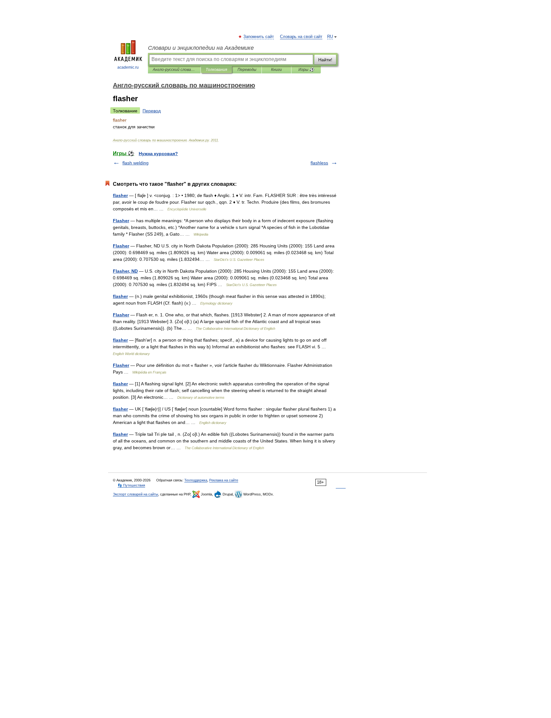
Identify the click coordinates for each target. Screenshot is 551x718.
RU (330, 36)
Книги (276, 69)
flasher (120, 195)
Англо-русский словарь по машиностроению (174, 69)
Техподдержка (195, 480)
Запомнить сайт (259, 36)
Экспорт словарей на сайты (135, 494)
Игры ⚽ (306, 69)
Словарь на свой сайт (301, 36)
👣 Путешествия (131, 485)
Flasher (121, 220)
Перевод (152, 110)
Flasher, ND (125, 271)
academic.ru (128, 67)
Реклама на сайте (223, 480)
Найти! (325, 59)
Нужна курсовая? (158, 153)
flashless (319, 162)
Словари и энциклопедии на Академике (201, 48)
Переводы (247, 69)
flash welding (135, 162)
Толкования (216, 69)
